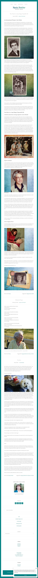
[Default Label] (16, 503)
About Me (19, 564)
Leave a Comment (22, 16)
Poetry (9, 353)
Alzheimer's (26, 353)
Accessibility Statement (19, 554)
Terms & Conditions (19, 555)
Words (12, 475)
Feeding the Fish (19, 523)
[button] (36, 568)
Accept (25, 575)
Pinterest (19, 543)
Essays (9, 293)
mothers (32, 353)
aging (28, 293)
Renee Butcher (19, 8)
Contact (19, 565)
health (33, 293)
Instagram (19, 544)
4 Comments (21, 362)
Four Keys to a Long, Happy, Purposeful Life (19, 13)
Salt (19, 516)
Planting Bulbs (19, 525)
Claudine (19, 360)
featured (28, 475)
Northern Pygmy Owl (19, 518)
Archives (19, 531)
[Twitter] (20, 503)
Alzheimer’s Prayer (19, 300)
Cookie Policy (19, 553)
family (30, 293)
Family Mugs (19, 521)
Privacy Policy (19, 552)
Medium (19, 546)
